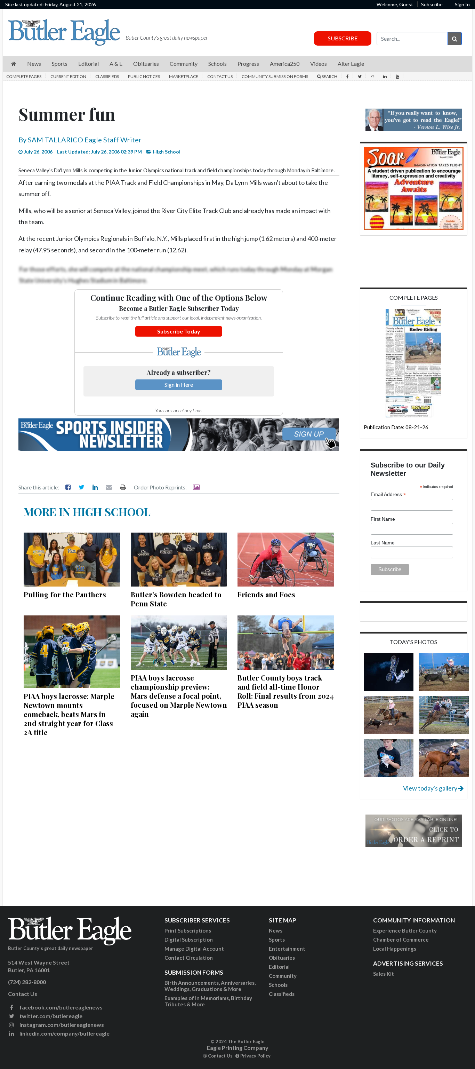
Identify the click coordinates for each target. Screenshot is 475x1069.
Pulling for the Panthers (65, 594)
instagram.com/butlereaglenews (61, 1024)
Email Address (388, 494)
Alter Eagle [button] (351, 63)
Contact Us (220, 76)
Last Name (383, 542)
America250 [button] (284, 63)
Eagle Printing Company (237, 1047)
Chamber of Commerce (401, 939)
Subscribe (432, 4)
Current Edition (68, 76)
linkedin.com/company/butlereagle (64, 1033)
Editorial (279, 967)
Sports (277, 939)
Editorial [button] (88, 63)
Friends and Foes (266, 594)
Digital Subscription (188, 939)
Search (329, 76)
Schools (278, 985)
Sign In (462, 4)
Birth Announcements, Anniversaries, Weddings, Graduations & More (210, 986)
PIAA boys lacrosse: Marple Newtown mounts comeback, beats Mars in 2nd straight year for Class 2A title (69, 714)
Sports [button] (59, 63)
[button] (13, 64)
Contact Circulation (188, 957)
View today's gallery (430, 788)
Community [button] (184, 63)
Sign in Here (178, 384)
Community (283, 976)
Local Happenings (394, 948)
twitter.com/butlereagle (50, 1016)
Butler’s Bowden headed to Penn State (176, 599)
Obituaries (282, 957)
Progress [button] (248, 63)
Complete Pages (23, 76)
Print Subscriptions (187, 930)
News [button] (34, 63)
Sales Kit (383, 973)
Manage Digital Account (194, 948)
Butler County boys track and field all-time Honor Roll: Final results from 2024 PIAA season (285, 691)
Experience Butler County (405, 930)
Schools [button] (217, 63)
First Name (383, 519)
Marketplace (183, 76)
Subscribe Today (178, 331)
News (275, 930)
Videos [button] (318, 63)
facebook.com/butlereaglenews (60, 1007)
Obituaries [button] (146, 63)
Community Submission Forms (275, 76)
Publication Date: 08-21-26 (396, 427)
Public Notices (144, 76)
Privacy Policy (255, 1056)
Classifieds (107, 76)
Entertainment (287, 948)
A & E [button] (116, 63)
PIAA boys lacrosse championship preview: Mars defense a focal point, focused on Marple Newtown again (179, 695)
